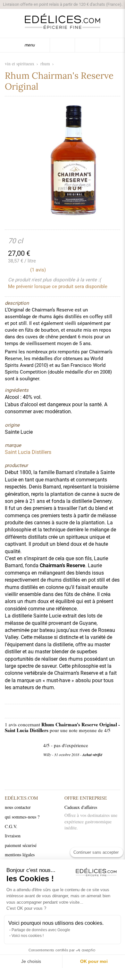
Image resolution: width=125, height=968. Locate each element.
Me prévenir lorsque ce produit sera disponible (57, 286)
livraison (13, 836)
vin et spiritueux (19, 63)
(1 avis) (38, 270)
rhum (45, 63)
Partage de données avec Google (41, 930)
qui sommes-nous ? (22, 817)
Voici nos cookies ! (28, 935)
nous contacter (18, 807)
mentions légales (20, 854)
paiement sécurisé (21, 845)
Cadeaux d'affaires (80, 807)
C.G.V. (11, 826)
